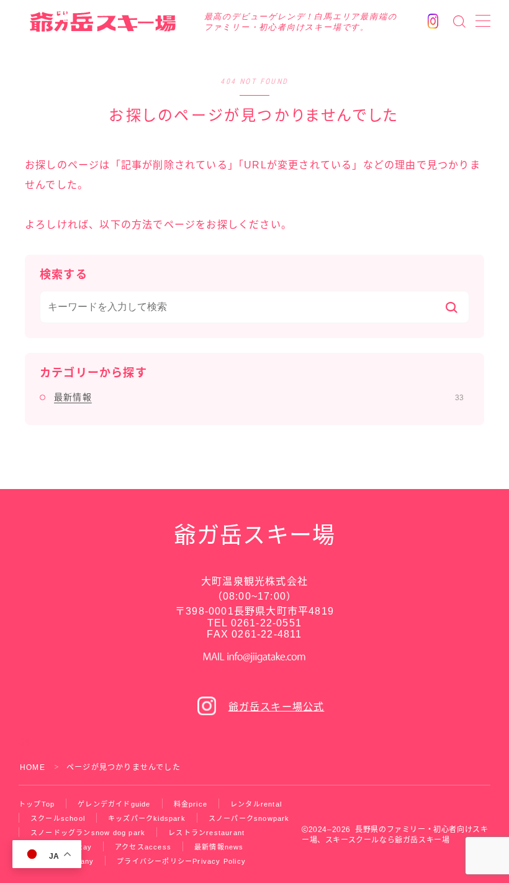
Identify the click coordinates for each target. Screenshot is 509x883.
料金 (190, 804)
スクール (57, 818)
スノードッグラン (87, 832)
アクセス (143, 847)
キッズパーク (147, 818)
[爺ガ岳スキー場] (104, 21)
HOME (32, 767)
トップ (37, 804)
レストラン (206, 832)
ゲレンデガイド (114, 804)
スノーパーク (249, 818)
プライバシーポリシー (181, 861)
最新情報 (259, 397)
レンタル (256, 804)
